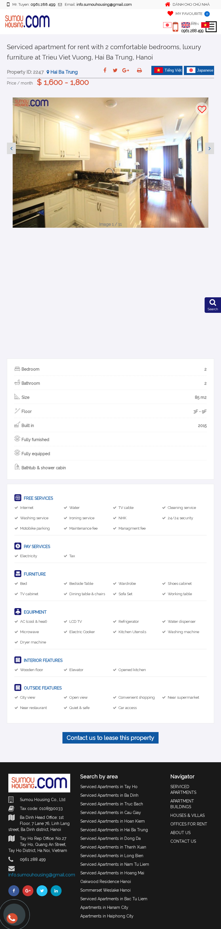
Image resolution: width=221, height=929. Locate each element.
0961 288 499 (192, 30)
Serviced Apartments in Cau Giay (110, 812)
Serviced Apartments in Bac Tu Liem (113, 899)
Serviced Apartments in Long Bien (111, 855)
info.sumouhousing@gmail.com (41, 875)
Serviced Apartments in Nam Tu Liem (114, 864)
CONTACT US (183, 841)
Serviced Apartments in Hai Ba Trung (114, 830)
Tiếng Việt (173, 70)
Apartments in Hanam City (104, 907)
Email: (98, 4)
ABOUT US (180, 832)
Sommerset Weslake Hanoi (105, 890)
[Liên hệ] (11, 921)
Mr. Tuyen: (34, 4)
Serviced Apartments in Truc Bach (111, 804)
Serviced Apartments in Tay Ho (109, 786)
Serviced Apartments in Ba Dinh (109, 795)
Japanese (205, 70)
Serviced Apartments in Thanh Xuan (113, 847)
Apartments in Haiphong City (107, 916)
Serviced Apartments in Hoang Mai (112, 873)
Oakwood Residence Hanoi (105, 881)
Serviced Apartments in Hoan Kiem (112, 821)
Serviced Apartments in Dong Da (110, 838)
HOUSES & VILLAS (187, 815)
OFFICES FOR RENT (188, 824)
